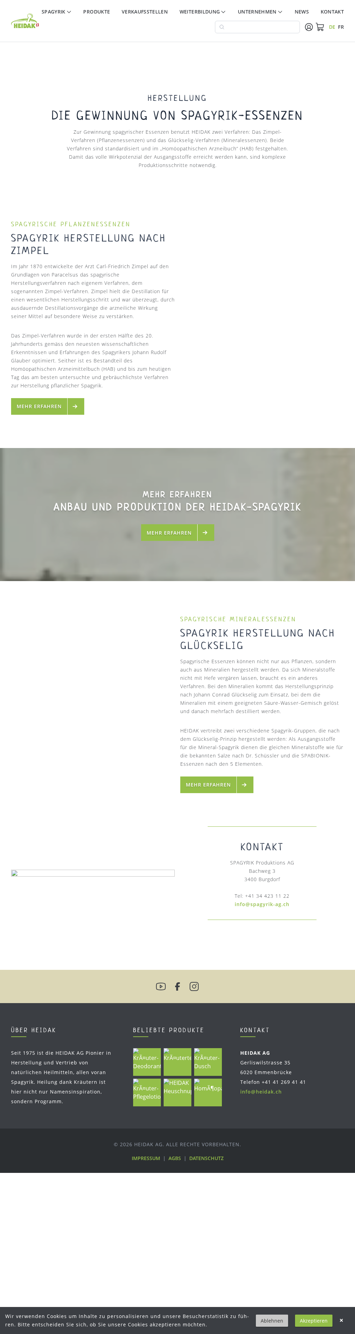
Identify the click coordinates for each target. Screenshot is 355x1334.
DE (332, 27)
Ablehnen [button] (272, 1320)
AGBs (174, 1158)
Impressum (146, 1158)
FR (341, 27)
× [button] (341, 1320)
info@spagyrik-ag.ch (262, 904)
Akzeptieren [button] (314, 1320)
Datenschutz (206, 1158)
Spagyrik (54, 11)
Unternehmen (257, 11)
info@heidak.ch (261, 1091)
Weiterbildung (200, 11)
